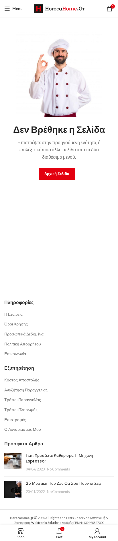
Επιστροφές (15, 419)
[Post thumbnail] (12, 462)
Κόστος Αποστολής (21, 379)
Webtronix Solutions (46, 522)
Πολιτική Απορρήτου (22, 343)
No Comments (58, 469)
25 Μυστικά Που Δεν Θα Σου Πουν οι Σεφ (63, 483)
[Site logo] (59, 8)
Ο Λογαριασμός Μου (22, 429)
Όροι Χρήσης (16, 323)
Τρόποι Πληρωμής (21, 409)
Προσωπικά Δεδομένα (24, 333)
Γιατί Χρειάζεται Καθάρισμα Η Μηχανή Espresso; (59, 458)
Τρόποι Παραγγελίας (22, 399)
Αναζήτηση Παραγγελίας (26, 389)
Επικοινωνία (15, 353)
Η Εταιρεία (13, 314)
